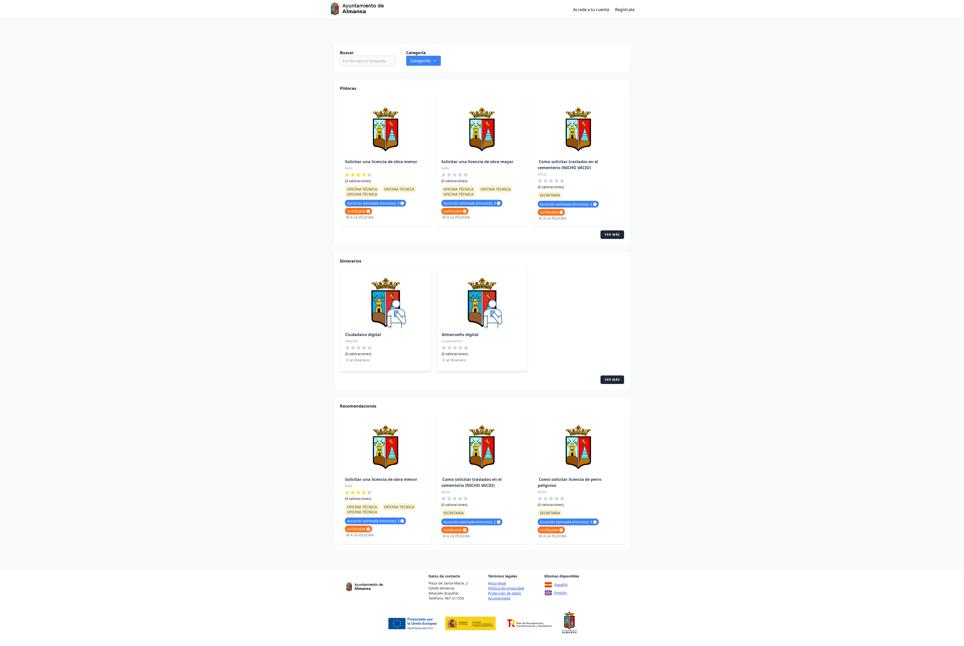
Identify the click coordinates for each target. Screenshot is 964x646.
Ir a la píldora (360, 217)
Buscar (347, 52)
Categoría (416, 52)
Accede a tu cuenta (591, 9)
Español (561, 584)
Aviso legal (497, 583)
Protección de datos (504, 593)
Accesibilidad (499, 598)
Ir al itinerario (358, 360)
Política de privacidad (506, 588)
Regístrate (625, 9)
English (560, 592)
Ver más (612, 234)
